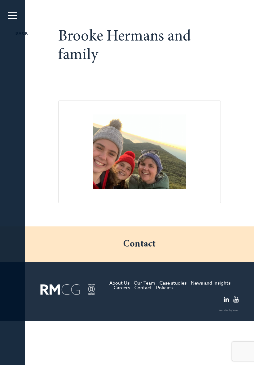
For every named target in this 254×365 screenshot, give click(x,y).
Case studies (173, 283)
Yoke (236, 310)
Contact (143, 287)
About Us (119, 283)
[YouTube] (236, 300)
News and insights (210, 283)
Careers (122, 287)
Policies (164, 287)
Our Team (144, 283)
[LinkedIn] (226, 300)
